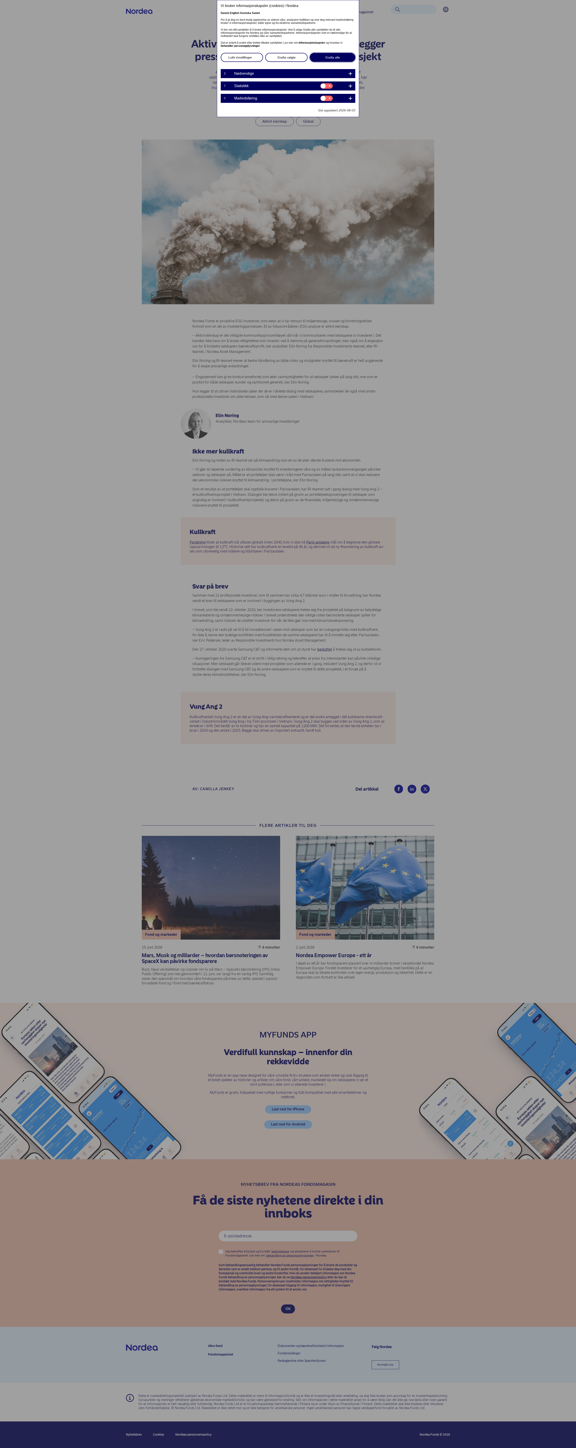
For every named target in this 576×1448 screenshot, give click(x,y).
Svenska (245, 13)
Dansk (225, 13)
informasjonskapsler (312, 42)
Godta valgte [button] (286, 57)
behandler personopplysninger (240, 45)
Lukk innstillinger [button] (240, 57)
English (234, 13)
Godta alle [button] (332, 57)
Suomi (256, 13)
